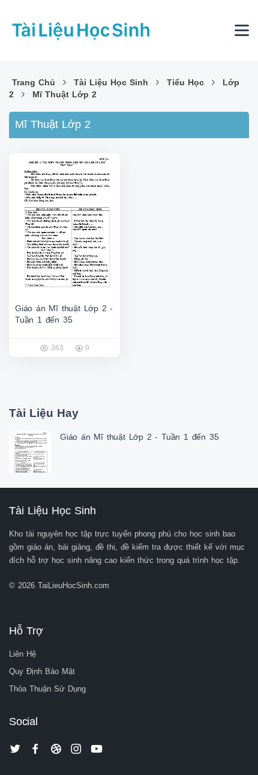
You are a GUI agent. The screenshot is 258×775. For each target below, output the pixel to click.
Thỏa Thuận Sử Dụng (47, 688)
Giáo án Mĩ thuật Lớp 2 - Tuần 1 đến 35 (139, 437)
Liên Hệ (22, 653)
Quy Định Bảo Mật (42, 671)
